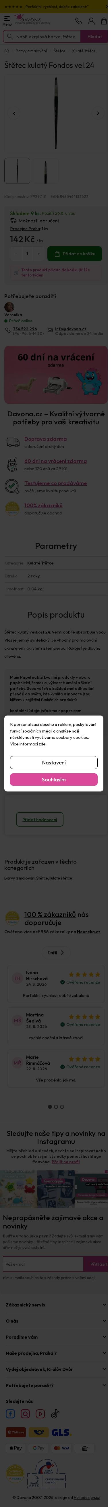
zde (42, 744)
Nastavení (54, 762)
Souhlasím (54, 779)
